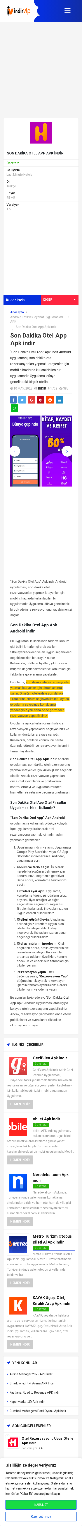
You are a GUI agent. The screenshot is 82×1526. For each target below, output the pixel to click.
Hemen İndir (20, 1104)
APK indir (17, 299)
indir (42, 388)
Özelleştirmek (41, 1516)
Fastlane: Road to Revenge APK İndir (35, 1392)
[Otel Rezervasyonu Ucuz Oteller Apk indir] (13, 1442)
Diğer (47, 299)
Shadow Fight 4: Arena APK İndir (32, 1383)
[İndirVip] (19, 11)
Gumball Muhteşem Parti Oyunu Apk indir (38, 1411)
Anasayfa (17, 312)
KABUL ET (41, 1505)
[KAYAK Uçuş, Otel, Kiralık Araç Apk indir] (18, 1306)
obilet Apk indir (46, 1119)
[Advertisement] (41, 70)
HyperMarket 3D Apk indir (27, 1401)
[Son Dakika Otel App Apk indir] (41, 132)
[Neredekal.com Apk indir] (18, 1182)
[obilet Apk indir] (18, 1127)
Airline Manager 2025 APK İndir (31, 1374)
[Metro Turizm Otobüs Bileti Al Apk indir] (18, 1244)
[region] (41, 1492)
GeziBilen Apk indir (50, 1058)
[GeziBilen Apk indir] (18, 1066)
